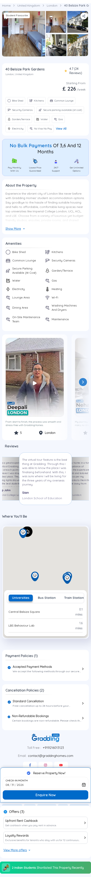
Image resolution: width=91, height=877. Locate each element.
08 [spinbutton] (7, 785)
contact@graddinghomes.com (50, 756)
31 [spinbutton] (12, 785)
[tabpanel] (45, 618)
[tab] (21, 598)
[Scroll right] (83, 382)
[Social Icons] (30, 765)
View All (61, 129)
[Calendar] (83, 784)
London (52, 5)
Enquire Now (46, 795)
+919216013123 (53, 748)
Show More (13, 229)
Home (6, 5)
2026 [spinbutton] (20, 785)
